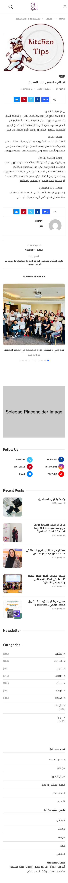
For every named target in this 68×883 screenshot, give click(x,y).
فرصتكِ (32, 690)
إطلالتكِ (32, 653)
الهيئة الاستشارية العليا (53, 784)
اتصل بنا (61, 801)
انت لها (44, 866)
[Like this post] (44, 99)
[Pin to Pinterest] (24, 99)
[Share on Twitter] (31, 99)
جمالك (61, 828)
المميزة (32, 661)
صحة (21, 866)
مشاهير (61, 871)
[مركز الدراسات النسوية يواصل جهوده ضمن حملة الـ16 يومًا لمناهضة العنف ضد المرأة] (12, 532)
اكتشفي (60, 853)
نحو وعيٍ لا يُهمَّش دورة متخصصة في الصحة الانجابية (34, 349)
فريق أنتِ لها (58, 776)
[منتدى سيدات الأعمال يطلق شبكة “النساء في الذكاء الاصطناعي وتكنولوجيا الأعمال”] (12, 583)
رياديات (32, 675)
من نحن (61, 767)
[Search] (11, 6)
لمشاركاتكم (59, 793)
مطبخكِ (49, 18)
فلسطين (13, 866)
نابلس (37, 871)
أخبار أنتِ (60, 820)
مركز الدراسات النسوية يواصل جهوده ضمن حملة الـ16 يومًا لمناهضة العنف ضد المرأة (49, 528)
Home (62, 18)
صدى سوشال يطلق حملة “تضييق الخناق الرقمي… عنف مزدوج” (46, 603)
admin (62, 89)
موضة (61, 837)
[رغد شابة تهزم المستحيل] (12, 507)
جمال (37, 866)
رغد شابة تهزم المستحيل (51, 499)
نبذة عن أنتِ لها (57, 759)
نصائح (30, 871)
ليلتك (62, 845)
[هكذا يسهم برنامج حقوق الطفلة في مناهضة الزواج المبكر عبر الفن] (12, 558)
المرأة (53, 866)
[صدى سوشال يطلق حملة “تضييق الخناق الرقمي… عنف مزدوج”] (12, 609)
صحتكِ (32, 683)
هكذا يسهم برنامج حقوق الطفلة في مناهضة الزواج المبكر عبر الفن (45, 552)
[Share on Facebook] (37, 99)
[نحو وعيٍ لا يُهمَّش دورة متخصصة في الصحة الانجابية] (34, 314)
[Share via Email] (17, 99)
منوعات (58, 705)
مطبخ (53, 871)
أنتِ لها (61, 866)
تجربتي (32, 668)
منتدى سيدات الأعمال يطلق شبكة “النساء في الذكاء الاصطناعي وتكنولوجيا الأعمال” (46, 579)
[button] (6, 322)
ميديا (59, 717)
